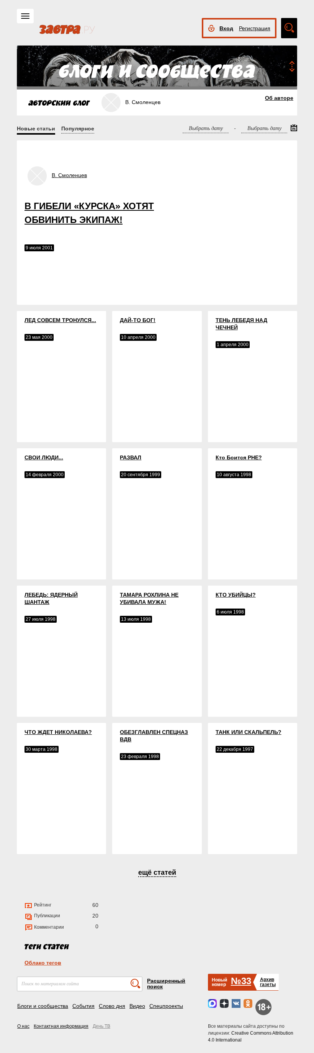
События (83, 1006)
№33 (241, 981)
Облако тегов (43, 963)
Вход (226, 28)
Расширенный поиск (166, 984)
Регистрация (254, 28)
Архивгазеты (268, 982)
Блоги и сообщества (42, 1006)
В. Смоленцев (69, 175)
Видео (137, 1006)
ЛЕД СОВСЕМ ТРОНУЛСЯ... (60, 320)
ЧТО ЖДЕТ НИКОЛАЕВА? (58, 732)
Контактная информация (61, 1026)
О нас (23, 1026)
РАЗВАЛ (130, 457)
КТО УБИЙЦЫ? (236, 595)
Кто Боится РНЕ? (239, 457)
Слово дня (112, 1006)
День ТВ (101, 1026)
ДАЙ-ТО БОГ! (137, 320)
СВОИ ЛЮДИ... (44, 457)
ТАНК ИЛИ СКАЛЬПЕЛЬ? (248, 732)
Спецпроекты (166, 1006)
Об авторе (279, 98)
